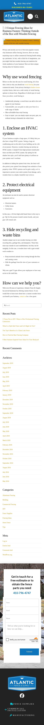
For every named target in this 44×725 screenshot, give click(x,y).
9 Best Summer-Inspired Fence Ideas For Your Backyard (21, 340)
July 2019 (6, 372)
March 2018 (6, 440)
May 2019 (6, 381)
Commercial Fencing (9, 504)
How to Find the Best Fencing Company (15, 335)
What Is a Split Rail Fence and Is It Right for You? (19, 326)
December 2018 (8, 399)
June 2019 (6, 377)
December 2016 (8, 449)
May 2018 (6, 431)
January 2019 (7, 395)
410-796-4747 (24, 3)
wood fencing (29, 84)
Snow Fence (6, 522)
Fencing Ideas (7, 518)
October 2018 (7, 409)
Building (5, 500)
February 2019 (7, 390)
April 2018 (6, 436)
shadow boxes (35, 87)
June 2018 (6, 427)
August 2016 (7, 467)
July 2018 (6, 422)
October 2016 (7, 458)
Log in (5, 541)
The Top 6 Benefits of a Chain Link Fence (16, 330)
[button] (30, 16)
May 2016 (6, 481)
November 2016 (8, 454)
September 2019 (8, 363)
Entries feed (6, 546)
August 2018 (7, 418)
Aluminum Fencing (9, 495)
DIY (4, 509)
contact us (23, 296)
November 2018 (8, 404)
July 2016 (6, 472)
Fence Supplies (7, 513)
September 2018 (8, 413)
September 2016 (8, 463)
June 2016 (6, 477)
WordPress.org (7, 555)
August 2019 (7, 368)
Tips (4, 527)
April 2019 (6, 386)
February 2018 (7, 445)
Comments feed (8, 550)
